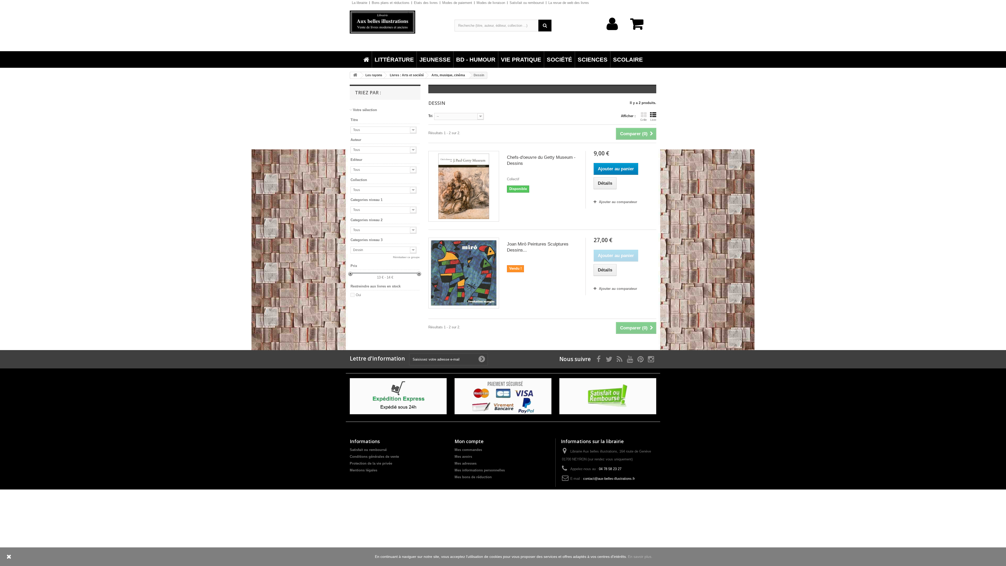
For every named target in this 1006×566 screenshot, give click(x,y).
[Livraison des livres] (398, 396)
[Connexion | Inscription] (612, 32)
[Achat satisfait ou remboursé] (607, 396)
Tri (430, 116)
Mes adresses (466, 463)
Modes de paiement (457, 3)
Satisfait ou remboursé (527, 3)
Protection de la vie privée (371, 463)
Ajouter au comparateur (618, 202)
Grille (643, 119)
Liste (653, 119)
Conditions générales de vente (374, 457)
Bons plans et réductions (390, 3)
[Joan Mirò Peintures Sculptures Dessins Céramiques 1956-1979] (463, 273)
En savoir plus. (640, 556)
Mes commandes (468, 450)
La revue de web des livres (568, 3)
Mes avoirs (463, 457)
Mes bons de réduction (473, 477)
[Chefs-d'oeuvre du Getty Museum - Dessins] (463, 186)
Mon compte (469, 441)
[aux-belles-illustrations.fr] (398, 22)
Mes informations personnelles (480, 470)
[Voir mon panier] (639, 27)
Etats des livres (426, 3)
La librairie (359, 3)
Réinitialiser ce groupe (406, 257)
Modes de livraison (491, 3)
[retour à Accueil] (355, 75)
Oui (358, 295)
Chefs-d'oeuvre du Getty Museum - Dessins (541, 160)
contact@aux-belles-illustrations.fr (609, 479)
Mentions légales (363, 470)
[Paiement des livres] (503, 396)
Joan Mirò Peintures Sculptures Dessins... (537, 247)
